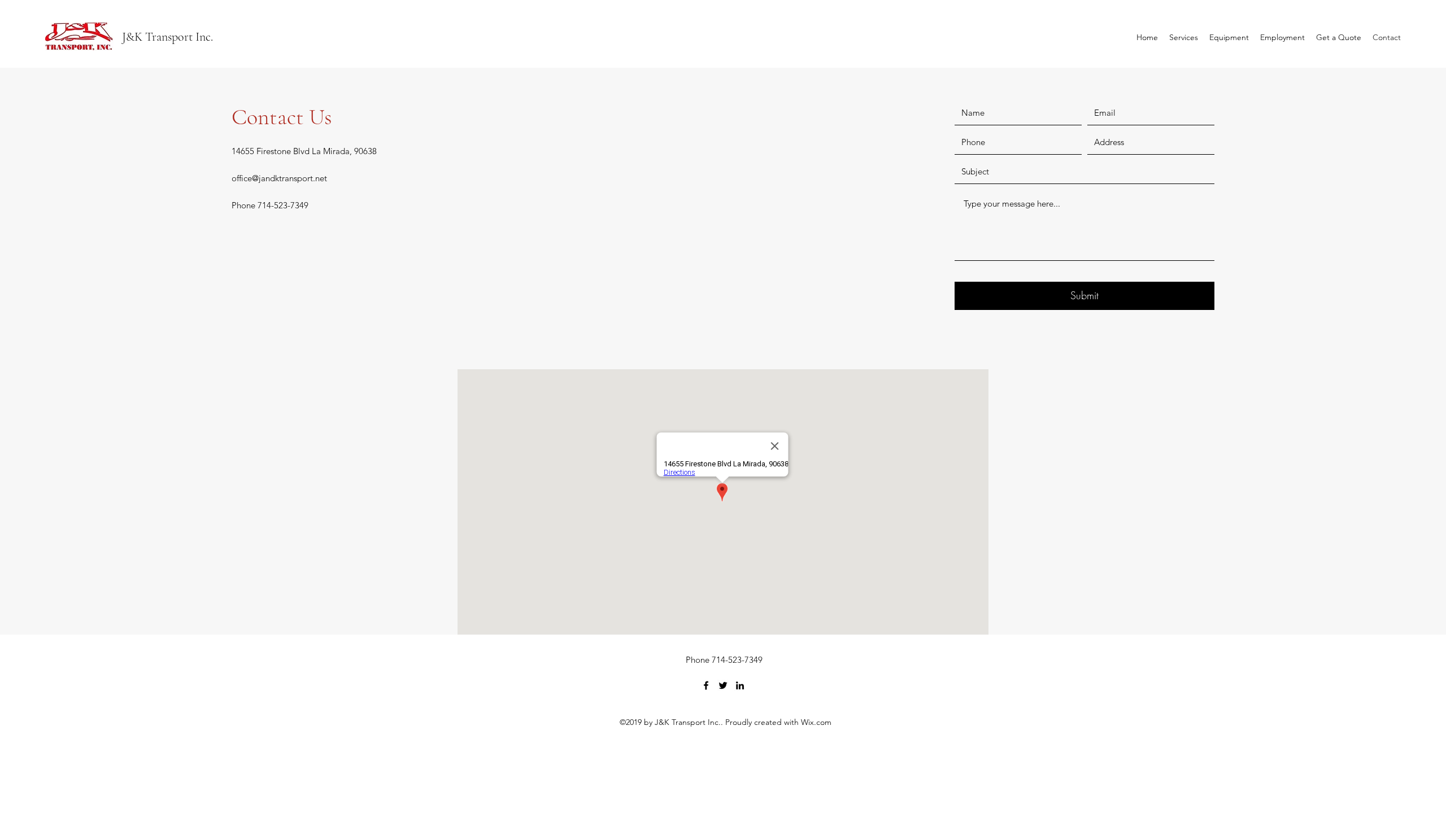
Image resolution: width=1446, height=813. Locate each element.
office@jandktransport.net (279, 178)
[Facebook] (706, 685)
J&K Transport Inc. (167, 36)
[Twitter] (723, 685)
